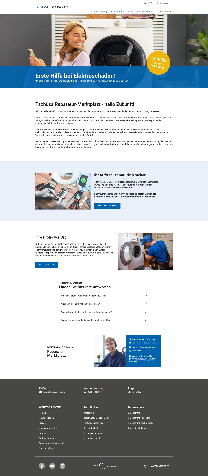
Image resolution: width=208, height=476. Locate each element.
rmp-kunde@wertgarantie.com (143, 347)
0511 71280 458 (138, 351)
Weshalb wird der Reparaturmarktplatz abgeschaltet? (86, 312)
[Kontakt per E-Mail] (145, 3)
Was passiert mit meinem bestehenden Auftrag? (84, 295)
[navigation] (104, 389)
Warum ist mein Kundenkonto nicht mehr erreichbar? (86, 320)
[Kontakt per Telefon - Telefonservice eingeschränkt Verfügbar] (150, 3)
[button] (164, 3)
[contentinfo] (156, 467)
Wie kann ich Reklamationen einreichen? (80, 304)
